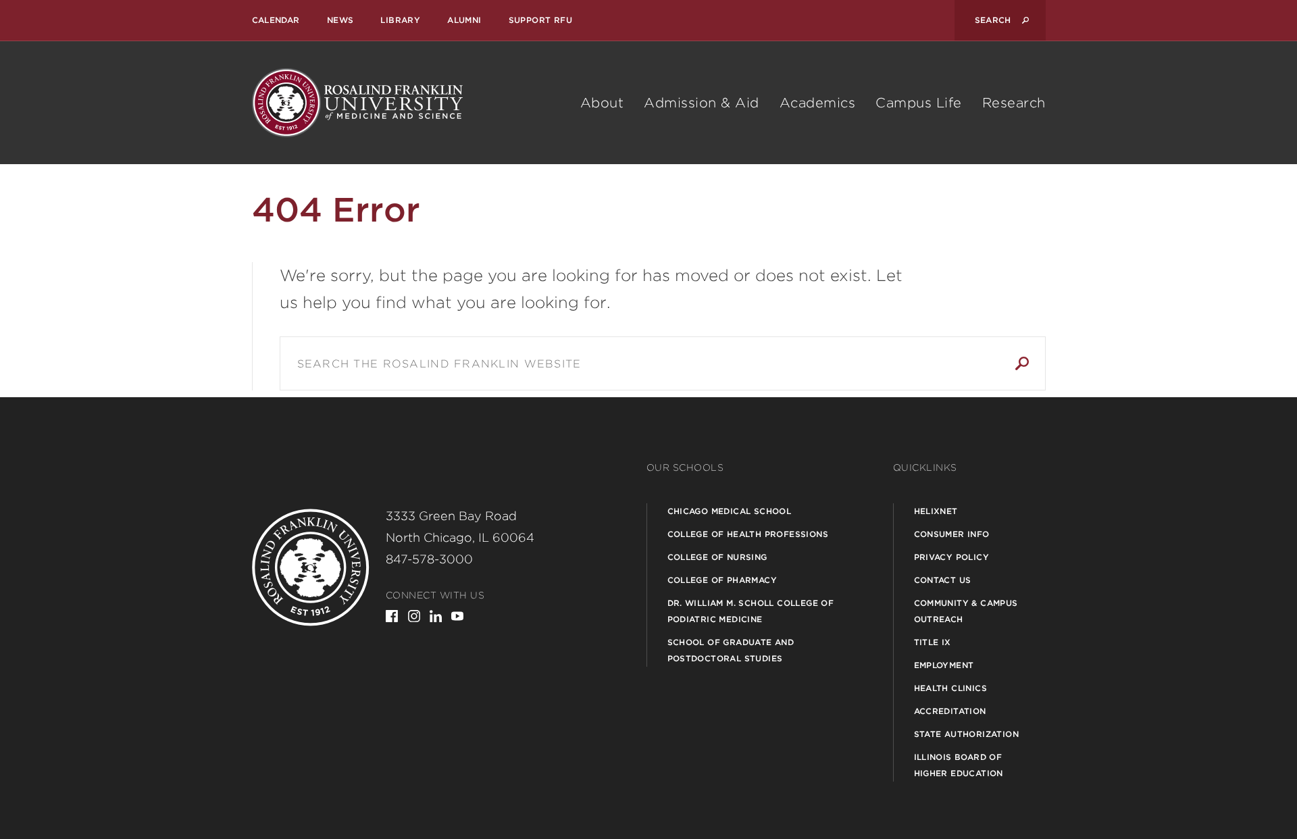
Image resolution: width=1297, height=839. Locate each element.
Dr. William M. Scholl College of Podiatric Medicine (750, 611)
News (340, 20)
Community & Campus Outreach (966, 611)
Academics (818, 103)
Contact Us (942, 580)
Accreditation (950, 711)
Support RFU (540, 20)
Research (1014, 103)
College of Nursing (717, 557)
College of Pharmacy (722, 580)
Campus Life (918, 103)
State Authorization (966, 734)
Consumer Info (952, 534)
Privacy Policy (952, 557)
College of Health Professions (748, 534)
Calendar (276, 20)
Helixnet (936, 511)
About (602, 103)
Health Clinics (951, 688)
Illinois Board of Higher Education (958, 765)
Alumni (464, 20)
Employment (944, 665)
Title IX (932, 642)
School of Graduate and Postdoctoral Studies (730, 650)
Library (400, 20)
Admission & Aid (701, 103)
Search (1022, 363)
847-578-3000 (429, 559)
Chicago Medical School (729, 511)
